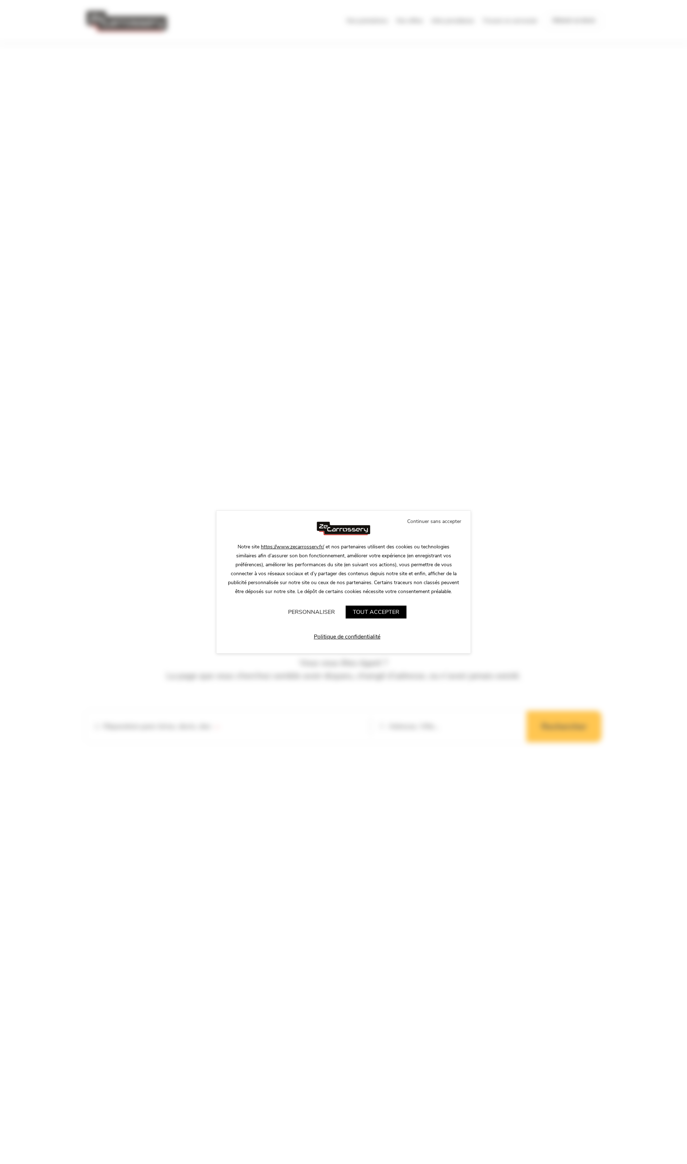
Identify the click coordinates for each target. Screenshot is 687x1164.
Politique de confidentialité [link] (347, 637)
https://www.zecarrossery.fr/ (292, 546)
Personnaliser (311, 612)
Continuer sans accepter (434, 521)
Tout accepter (376, 612)
